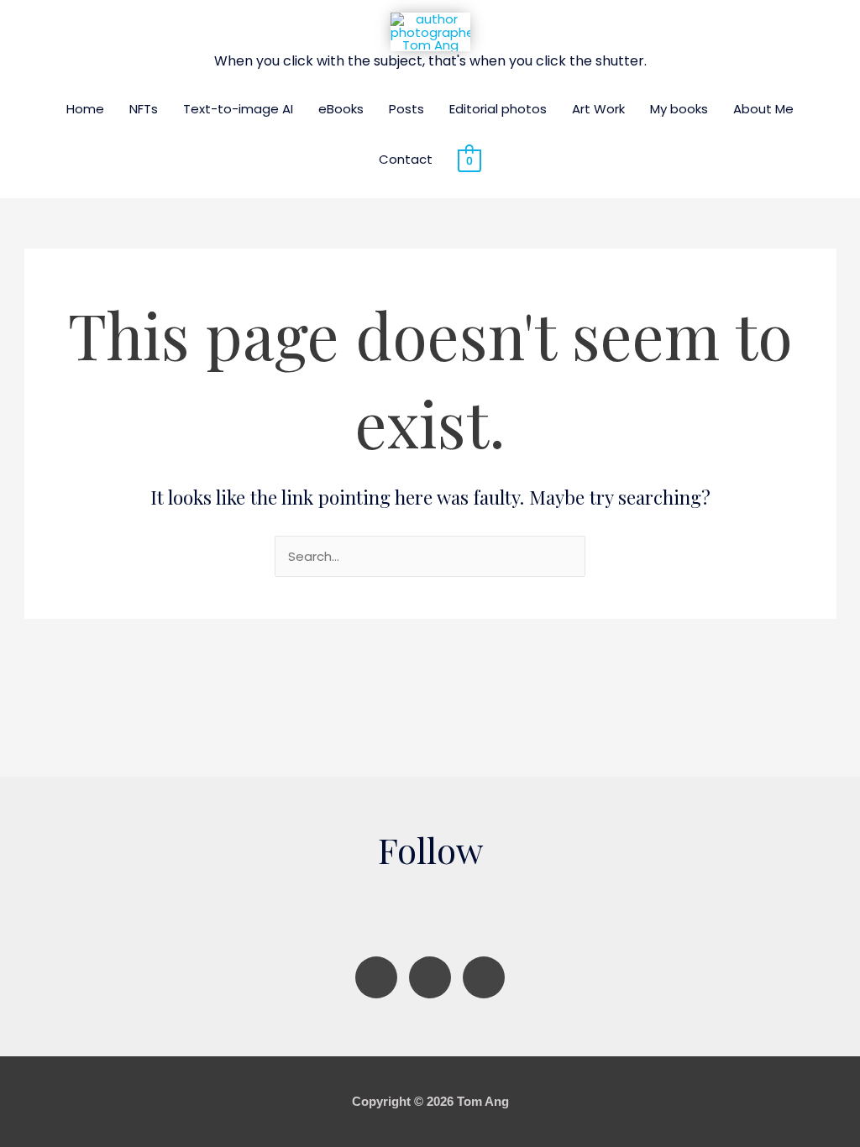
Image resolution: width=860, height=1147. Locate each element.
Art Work (598, 109)
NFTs (143, 109)
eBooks (341, 109)
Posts (406, 109)
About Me (763, 109)
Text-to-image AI (238, 109)
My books (679, 109)
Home (85, 109)
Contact (406, 159)
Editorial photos (498, 109)
